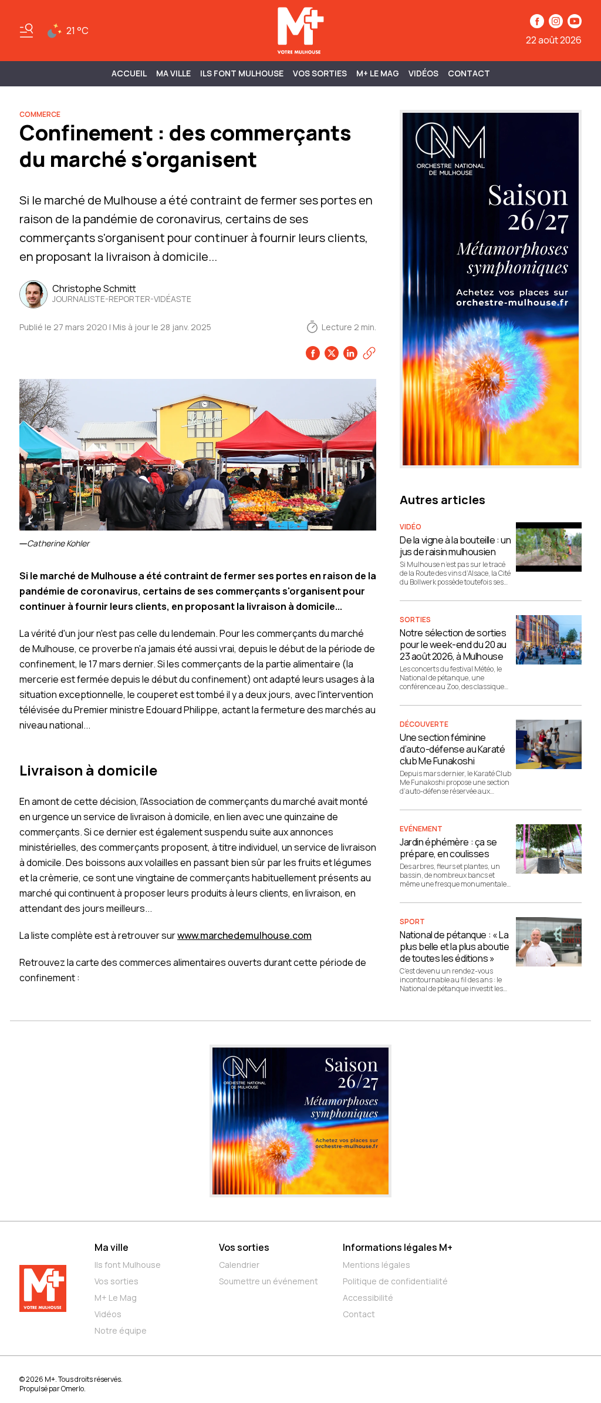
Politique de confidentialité (395, 1281)
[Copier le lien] (369, 353)
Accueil (129, 73)
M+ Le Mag (377, 73)
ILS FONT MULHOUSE (241, 73)
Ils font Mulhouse (127, 1264)
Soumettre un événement (268, 1281)
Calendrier (239, 1264)
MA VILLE (173, 73)
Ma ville (111, 1247)
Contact (469, 73)
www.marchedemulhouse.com (244, 935)
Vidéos (423, 73)
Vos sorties (320, 73)
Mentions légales (376, 1264)
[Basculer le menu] (26, 31)
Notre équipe (120, 1330)
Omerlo (72, 1389)
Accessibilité (368, 1297)
